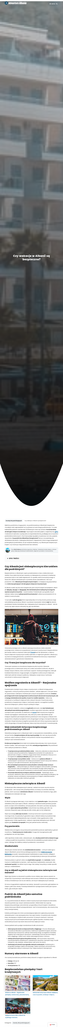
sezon (34, 712)
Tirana (32, 652)
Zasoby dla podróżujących (14, 520)
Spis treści (14, 558)
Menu (53, 3)
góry (56, 532)
